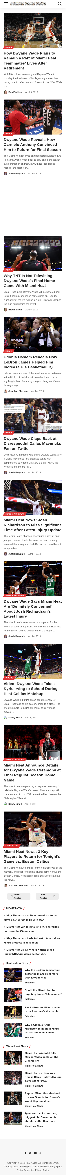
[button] (7, 3)
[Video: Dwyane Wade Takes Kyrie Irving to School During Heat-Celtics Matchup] (33, 661)
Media (9, 47)
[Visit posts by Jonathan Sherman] (5, 391)
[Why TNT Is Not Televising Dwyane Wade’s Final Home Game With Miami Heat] (33, 253)
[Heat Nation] (28, 3)
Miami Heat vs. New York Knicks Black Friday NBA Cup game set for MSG (43, 1077)
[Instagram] (40, 1153)
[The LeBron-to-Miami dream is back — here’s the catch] (13, 1012)
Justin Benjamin (16, 173)
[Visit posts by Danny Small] (5, 718)
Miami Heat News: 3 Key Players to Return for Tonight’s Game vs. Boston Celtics (32, 856)
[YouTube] (35, 1153)
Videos (9, 678)
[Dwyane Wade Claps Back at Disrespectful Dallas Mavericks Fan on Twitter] (33, 415)
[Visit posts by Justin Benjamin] (5, 173)
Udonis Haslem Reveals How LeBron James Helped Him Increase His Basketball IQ (30, 362)
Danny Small (15, 717)
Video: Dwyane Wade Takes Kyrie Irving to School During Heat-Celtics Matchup (31, 689)
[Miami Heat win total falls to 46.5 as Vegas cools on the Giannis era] (13, 1058)
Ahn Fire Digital (23, 1166)
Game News (12, 846)
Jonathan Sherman (18, 391)
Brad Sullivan (15, 92)
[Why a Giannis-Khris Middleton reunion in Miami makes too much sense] (13, 1030)
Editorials (30, 982)
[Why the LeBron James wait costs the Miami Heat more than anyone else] (13, 975)
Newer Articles (17, 896)
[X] (30, 1153)
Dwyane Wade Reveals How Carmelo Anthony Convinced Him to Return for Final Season (32, 144)
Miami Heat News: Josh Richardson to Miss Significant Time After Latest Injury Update (32, 525)
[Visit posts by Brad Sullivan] (5, 92)
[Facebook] (25, 1153)
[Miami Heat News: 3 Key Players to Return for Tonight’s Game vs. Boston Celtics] (33, 829)
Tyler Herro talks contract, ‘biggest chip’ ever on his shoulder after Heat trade (41, 1117)
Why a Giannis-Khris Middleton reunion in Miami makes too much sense (42, 1028)
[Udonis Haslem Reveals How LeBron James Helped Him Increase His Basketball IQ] (33, 334)
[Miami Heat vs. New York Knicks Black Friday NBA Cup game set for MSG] (13, 1078)
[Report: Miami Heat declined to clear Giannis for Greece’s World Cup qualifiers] (13, 1098)
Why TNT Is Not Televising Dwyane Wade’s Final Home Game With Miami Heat (29, 281)
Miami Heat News (15, 514)
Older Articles (43, 896)
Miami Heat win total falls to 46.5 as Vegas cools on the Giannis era (42, 1057)
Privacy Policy (42, 1170)
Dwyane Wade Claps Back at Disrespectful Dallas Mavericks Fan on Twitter (32, 443)
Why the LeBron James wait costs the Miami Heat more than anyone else (42, 973)
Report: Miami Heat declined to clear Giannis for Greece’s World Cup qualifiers (42, 1097)
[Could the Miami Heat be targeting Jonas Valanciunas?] (13, 995)
